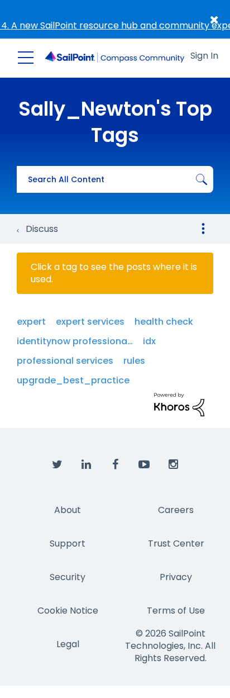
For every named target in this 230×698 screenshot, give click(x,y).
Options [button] (203, 229)
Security (67, 577)
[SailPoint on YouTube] (144, 465)
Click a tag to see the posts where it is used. (114, 273)
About (67, 510)
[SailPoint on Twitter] (57, 465)
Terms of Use (176, 610)
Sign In (204, 55)
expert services (90, 321)
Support (67, 543)
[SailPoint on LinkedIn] (86, 465)
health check (164, 321)
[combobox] (115, 179)
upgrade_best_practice (73, 380)
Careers (176, 510)
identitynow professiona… (75, 341)
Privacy (176, 577)
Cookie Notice (67, 610)
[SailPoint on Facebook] (115, 465)
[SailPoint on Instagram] (173, 465)
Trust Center (176, 543)
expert (31, 321)
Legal (67, 644)
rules (134, 360)
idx (149, 341)
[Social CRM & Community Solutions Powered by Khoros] (179, 403)
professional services (65, 360)
